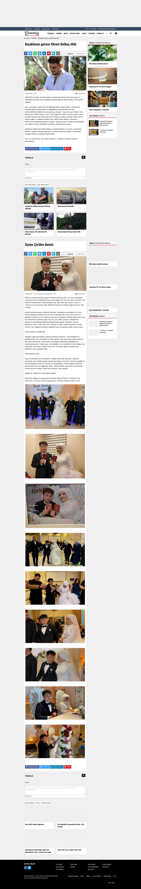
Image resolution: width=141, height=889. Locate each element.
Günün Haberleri (106, 864)
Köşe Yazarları (60, 867)
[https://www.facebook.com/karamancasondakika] (25, 867)
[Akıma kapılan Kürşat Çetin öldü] (71, 221)
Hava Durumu (91, 864)
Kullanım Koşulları (73, 876)
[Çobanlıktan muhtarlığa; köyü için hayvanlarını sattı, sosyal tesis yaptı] (39, 839)
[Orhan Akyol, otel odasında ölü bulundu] (39, 221)
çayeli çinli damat (29, 803)
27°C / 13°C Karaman (90, 29)
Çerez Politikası (97, 876)
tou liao (38, 803)
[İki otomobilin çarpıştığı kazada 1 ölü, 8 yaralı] (71, 814)
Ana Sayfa (27, 38)
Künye (82, 876)
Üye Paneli (55, 29)
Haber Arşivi (105, 867)
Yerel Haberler (59, 869)
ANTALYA (33, 38)
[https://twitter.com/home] (29, 867)
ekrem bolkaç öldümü (43, 185)
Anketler (72, 867)
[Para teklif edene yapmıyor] (39, 814)
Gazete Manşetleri (93, 867)
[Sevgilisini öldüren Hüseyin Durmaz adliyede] (39, 195)
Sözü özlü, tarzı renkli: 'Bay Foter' (70, 850)
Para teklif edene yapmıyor (34, 824)
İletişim (88, 876)
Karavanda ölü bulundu (66, 206)
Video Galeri (73, 864)
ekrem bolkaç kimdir (30, 185)
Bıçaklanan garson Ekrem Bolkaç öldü (48, 38)
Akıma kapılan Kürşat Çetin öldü (69, 232)
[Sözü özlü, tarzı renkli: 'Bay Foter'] (71, 839)
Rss (115, 876)
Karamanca (82, 93)
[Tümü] (106, 33)
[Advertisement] (70, 13)
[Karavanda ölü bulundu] (71, 195)
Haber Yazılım (111, 882)
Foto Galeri (59, 864)
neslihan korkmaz (46, 803)
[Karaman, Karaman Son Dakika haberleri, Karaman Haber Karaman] (33, 33)
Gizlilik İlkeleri (107, 876)
